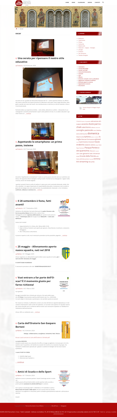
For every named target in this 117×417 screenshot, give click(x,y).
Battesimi (81, 38)
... (28, 113)
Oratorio (80, 51)
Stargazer (63, 406)
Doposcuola (81, 46)
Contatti (97, 2)
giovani (98, 139)
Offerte (80, 77)
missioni (91, 142)
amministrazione (58, 414)
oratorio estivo (90, 145)
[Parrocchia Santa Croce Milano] (58, 15)
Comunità (81, 44)
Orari (73, 2)
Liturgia (80, 49)
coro (94, 130)
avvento (84, 124)
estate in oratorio (95, 137)
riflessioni (92, 151)
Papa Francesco (80, 148)
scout (77, 156)
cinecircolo (97, 127)
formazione (91, 139)
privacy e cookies (111, 412)
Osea (99, 145)
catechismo (86, 127)
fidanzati (84, 139)
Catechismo (81, 40)
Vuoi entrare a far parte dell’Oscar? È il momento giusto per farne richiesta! (35, 281)
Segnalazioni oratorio (84, 84)
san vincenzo (95, 153)
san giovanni (85, 153)
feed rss (102, 412)
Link (79, 75)
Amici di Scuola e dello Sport (34, 371)
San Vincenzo (82, 53)
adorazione (94, 121)
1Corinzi (78, 121)
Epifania (87, 136)
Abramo (83, 121)
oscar (96, 145)
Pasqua (88, 147)
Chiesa (80, 42)
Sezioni (90, 2)
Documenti (81, 85)
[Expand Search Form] (103, 2)
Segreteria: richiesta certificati (87, 80)
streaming (84, 161)
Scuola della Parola (88, 156)
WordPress (55, 406)
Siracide (91, 159)
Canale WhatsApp (83, 68)
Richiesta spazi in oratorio (85, 82)
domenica (93, 133)
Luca (77, 142)
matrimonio (83, 142)
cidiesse (93, 127)
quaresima (84, 150)
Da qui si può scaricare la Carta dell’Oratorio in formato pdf (33, 337)
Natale (97, 142)
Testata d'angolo (83, 55)
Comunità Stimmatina (84, 72)
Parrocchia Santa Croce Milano (35, 406)
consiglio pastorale (84, 130)
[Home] (17, 29)
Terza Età (91, 162)
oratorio (80, 144)
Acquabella (88, 121)
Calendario (81, 2)
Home (67, 2)
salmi (77, 153)
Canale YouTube (82, 70)
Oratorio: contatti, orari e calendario (88, 79)
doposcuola (80, 137)
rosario (97, 151)
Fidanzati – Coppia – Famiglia (86, 48)
